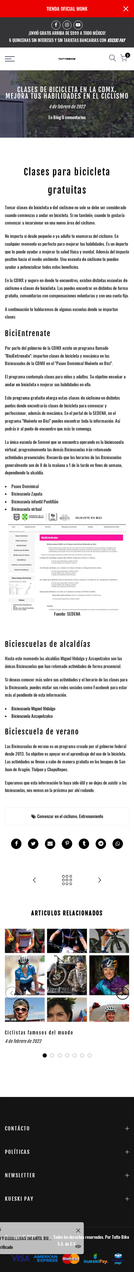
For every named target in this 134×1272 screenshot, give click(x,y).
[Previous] (11, 993)
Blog (57, 117)
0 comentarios (74, 117)
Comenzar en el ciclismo (57, 816)
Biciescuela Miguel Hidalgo (33, 708)
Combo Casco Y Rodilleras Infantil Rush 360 (45, 1238)
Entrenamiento (91, 816)
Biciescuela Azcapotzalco (32, 716)
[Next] (122, 993)
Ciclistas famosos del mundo (39, 1032)
